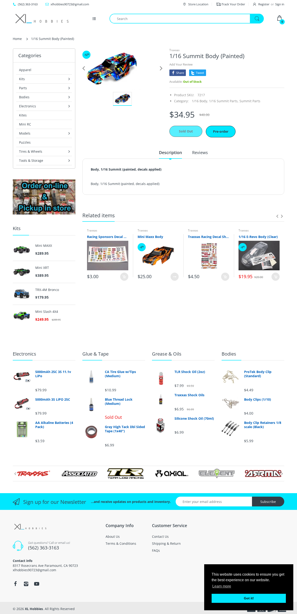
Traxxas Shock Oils (189, 395)
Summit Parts (249, 101)
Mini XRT (42, 268)
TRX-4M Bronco (47, 290)
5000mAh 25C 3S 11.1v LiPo (53, 374)
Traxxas (174, 50)
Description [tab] (170, 152)
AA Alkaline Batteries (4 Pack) (54, 425)
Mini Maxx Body (150, 236)
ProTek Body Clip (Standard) (257, 374)
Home (17, 38)
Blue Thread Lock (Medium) (118, 401)
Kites (23, 115)
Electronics (24, 354)
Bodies (229, 354)
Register (264, 4)
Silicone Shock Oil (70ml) (194, 418)
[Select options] (175, 277)
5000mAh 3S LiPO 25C (52, 399)
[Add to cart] (124, 277)
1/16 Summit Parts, (224, 101)
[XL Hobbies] (42, 18)
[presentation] (277, 216)
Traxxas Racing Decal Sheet (208, 236)
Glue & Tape (95, 354)
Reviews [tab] (200, 152)
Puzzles (25, 142)
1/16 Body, (200, 101)
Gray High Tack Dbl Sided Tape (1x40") (125, 429)
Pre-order (220, 131)
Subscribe (268, 501)
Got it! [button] (249, 598)
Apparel (25, 70)
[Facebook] (15, 584)
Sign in (279, 4)
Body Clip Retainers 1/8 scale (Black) (262, 425)
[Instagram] (26, 584)
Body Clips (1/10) (257, 399)
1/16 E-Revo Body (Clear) (258, 236)
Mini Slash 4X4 (46, 312)
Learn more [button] (221, 586)
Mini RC (25, 124)
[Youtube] (36, 584)
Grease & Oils (166, 354)
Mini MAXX (43, 246)
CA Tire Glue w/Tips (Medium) (120, 374)
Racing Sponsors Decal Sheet (107, 236)
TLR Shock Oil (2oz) (189, 372)
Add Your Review (181, 64)
